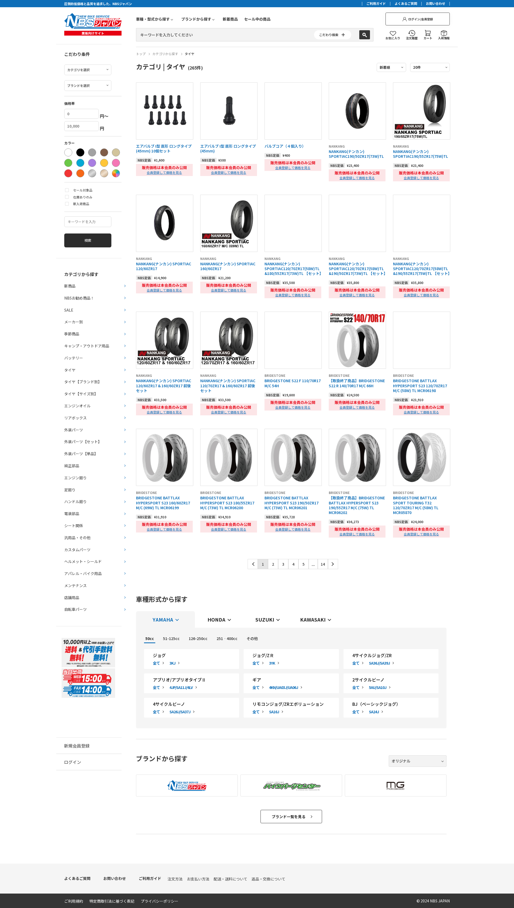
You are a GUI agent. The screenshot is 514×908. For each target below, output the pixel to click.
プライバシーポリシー (159, 901)
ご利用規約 (73, 901)
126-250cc (198, 638)
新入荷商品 (81, 203)
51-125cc (171, 638)
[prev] (253, 564)
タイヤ (189, 53)
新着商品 (230, 19)
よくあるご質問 (406, 4)
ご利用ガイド (376, 4)
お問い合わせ (435, 4)
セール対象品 (82, 190)
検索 (87, 240)
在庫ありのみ (82, 197)
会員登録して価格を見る (164, 172)
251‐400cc (227, 638)
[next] (333, 564)
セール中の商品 (257, 19)
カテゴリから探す (165, 53)
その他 (252, 638)
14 (323, 564)
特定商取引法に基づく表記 (111, 901)
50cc (149, 638)
